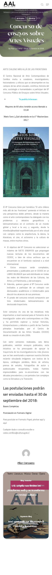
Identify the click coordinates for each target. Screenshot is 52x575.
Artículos (20, 18)
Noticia (32, 18)
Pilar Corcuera (16, 48)
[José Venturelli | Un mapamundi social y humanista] (26, 522)
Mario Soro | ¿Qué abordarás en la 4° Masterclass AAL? (26, 118)
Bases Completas (11, 406)
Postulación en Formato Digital (17, 413)
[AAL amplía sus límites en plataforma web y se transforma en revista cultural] (26, 488)
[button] (47, 4)
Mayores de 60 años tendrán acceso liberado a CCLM (26, 108)
